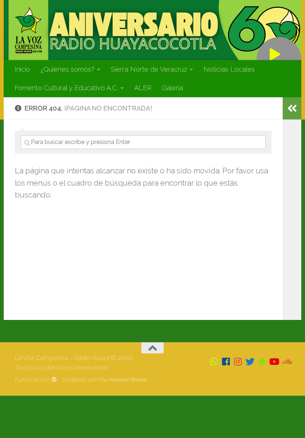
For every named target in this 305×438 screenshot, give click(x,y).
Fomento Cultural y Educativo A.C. (66, 88)
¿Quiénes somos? (67, 69)
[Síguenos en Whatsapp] (214, 361)
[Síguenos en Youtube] (273, 361)
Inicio (22, 69)
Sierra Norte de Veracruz (149, 69)
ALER (142, 88)
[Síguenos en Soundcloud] (285, 361)
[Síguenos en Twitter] (249, 361)
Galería (172, 88)
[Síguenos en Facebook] (226, 361)
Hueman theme (128, 379)
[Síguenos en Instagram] (238, 361)
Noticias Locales (229, 69)
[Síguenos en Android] (261, 361)
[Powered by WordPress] (54, 380)
